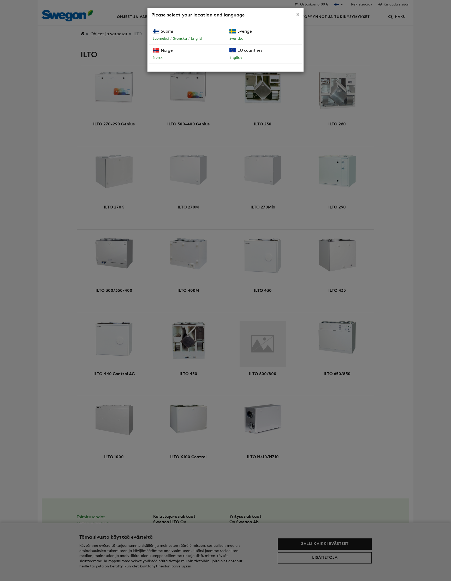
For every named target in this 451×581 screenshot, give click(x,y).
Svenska (180, 39)
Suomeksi (161, 39)
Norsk (158, 58)
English (197, 39)
